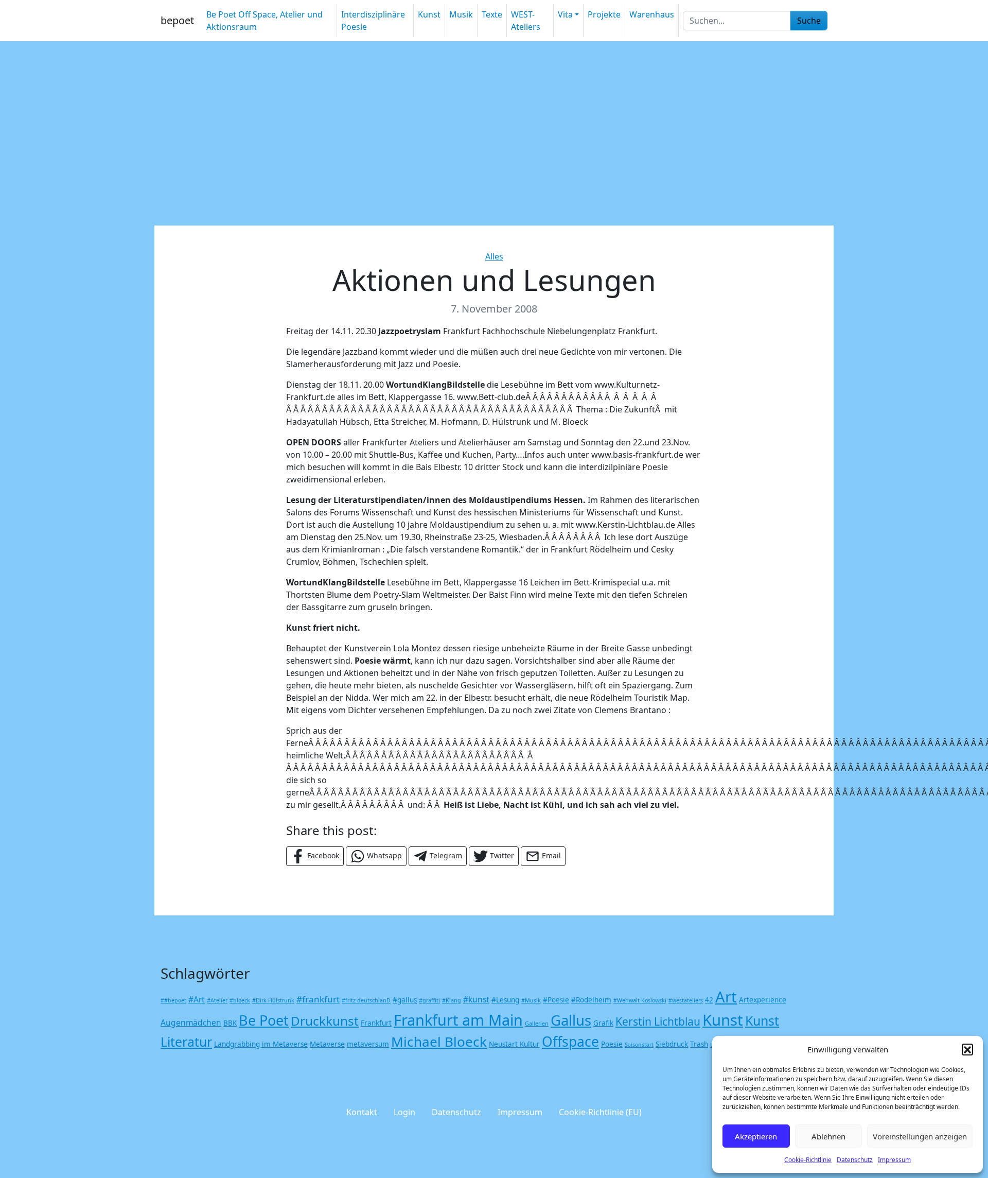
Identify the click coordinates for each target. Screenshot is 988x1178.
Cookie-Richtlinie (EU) (600, 1112)
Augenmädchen (191, 1022)
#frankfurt (318, 999)
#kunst (476, 999)
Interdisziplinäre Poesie (373, 20)
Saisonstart (639, 1044)
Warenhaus (651, 14)
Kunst (429, 14)
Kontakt (361, 1112)
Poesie (612, 1044)
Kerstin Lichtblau (657, 1021)
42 (709, 999)
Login (404, 1112)
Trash (699, 1044)
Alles (494, 256)
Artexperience (762, 999)
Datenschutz (855, 1159)
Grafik (603, 1023)
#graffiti (429, 1000)
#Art (196, 999)
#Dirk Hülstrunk (273, 1000)
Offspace (570, 1041)
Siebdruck (672, 1044)
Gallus (571, 1020)
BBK (230, 1023)
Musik (461, 14)
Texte (492, 14)
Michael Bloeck (439, 1041)
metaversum (368, 1044)
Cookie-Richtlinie (808, 1159)
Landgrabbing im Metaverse (261, 1044)
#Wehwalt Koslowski (639, 1000)
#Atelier (217, 1000)
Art (726, 996)
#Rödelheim (591, 999)
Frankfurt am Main (458, 1020)
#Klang (451, 1000)
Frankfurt (376, 1023)
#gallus (405, 999)
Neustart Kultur (514, 1044)
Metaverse (327, 1044)
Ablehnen (828, 1136)
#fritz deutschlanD (366, 1000)
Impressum (894, 1159)
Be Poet (264, 1020)
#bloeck (240, 1000)
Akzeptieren (756, 1136)
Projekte (604, 14)
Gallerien (537, 1023)
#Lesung (505, 999)
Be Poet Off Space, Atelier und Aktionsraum (264, 20)
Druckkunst (325, 1020)
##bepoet (173, 1000)
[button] (967, 1049)
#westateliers (685, 1000)
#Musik (531, 1000)
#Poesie (556, 999)
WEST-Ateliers (525, 20)
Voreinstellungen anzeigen (920, 1136)
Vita (565, 14)
